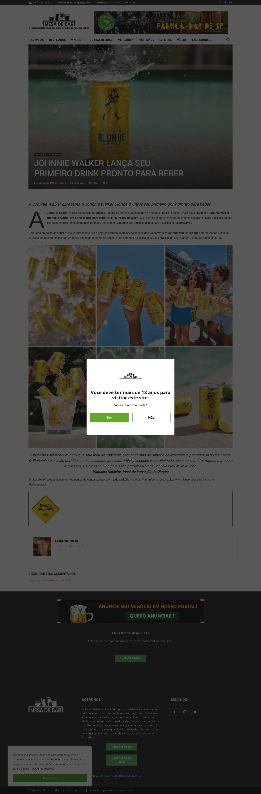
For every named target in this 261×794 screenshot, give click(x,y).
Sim (109, 417)
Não (151, 417)
